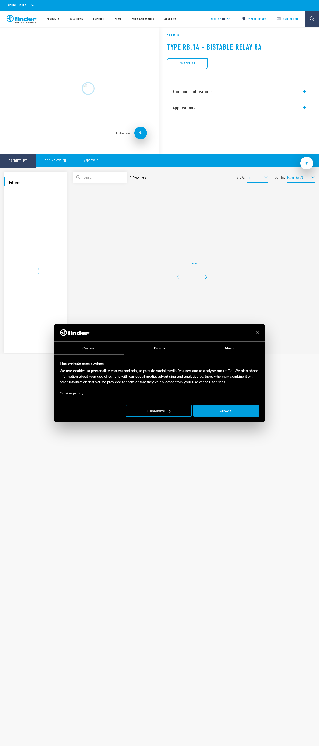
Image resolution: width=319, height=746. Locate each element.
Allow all (226, 411)
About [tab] (229, 348)
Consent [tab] (89, 348)
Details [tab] (159, 348)
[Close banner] (257, 332)
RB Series (173, 35)
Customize (156, 411)
